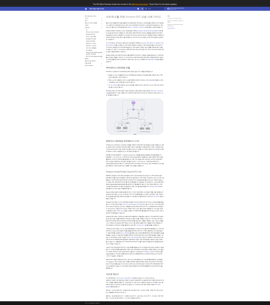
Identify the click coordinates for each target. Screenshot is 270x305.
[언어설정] (142, 8)
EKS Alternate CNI (150, 59)
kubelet (150, 80)
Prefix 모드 (120, 211)
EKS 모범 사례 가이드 (90, 16)
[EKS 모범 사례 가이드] (86, 8)
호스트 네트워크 (113, 85)
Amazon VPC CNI (154, 186)
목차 (168, 16)
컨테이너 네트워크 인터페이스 (136, 27)
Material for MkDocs (95, 303)
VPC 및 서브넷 (155, 196)
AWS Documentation (140, 4)
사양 (156, 147)
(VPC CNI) (113, 45)
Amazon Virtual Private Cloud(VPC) (148, 31)
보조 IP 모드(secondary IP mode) (132, 204)
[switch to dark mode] (138, 8)
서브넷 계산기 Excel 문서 (123, 278)
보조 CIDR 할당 (125, 233)
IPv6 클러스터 (147, 251)
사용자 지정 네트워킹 (132, 237)
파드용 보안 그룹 (141, 225)
